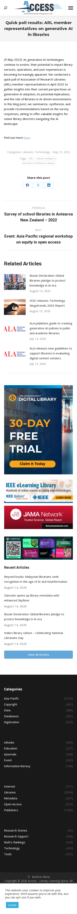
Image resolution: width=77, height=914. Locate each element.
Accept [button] (12, 905)
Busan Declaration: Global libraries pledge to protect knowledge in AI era (48, 280)
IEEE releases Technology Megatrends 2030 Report (47, 303)
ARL (31, 158)
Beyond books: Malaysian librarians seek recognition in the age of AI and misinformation (35, 579)
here (27, 138)
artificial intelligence (46, 158)
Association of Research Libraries (38, 163)
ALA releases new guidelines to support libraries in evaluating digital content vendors (51, 353)
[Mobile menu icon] (70, 8)
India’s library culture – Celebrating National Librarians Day (33, 635)
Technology (42, 152)
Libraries (27, 152)
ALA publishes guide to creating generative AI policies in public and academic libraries (51, 328)
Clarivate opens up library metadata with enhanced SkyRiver (31, 597)
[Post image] (15, 282)
